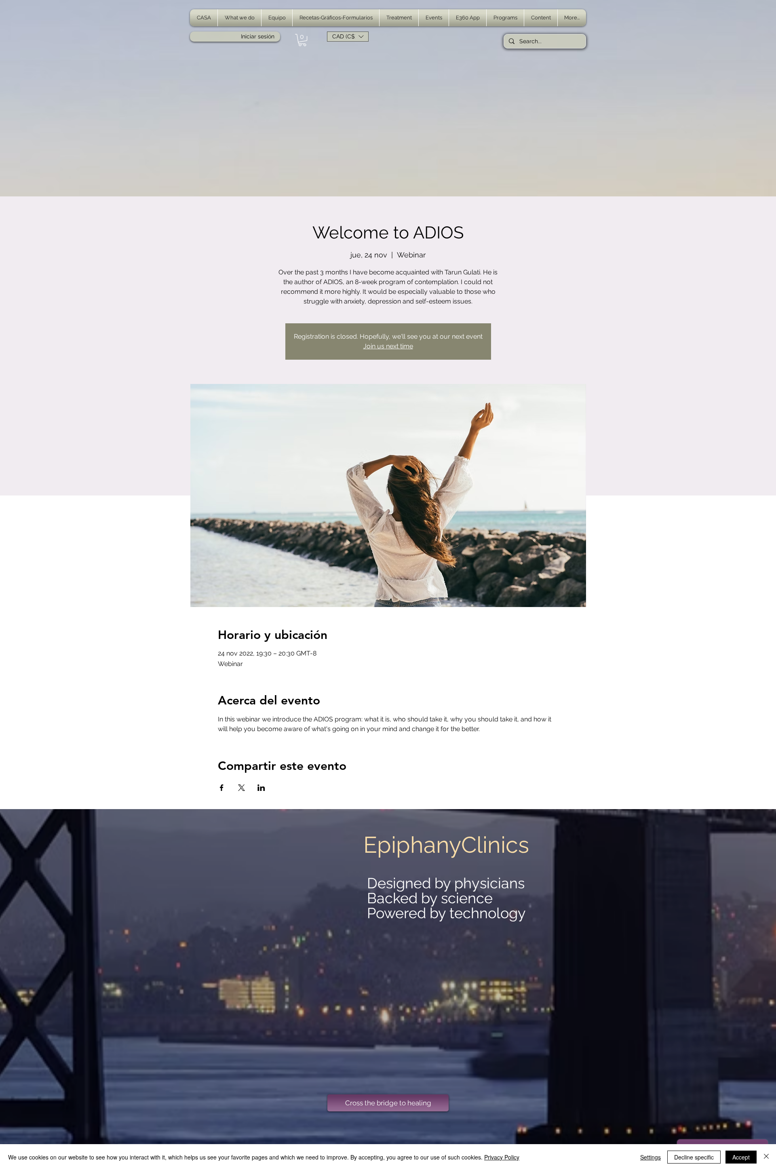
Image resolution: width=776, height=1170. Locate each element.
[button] (239, 17)
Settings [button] (650, 1157)
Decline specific (694, 1157)
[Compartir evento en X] (241, 787)
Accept (741, 1157)
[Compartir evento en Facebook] (222, 787)
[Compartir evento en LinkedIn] (261, 787)
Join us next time (388, 346)
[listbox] (348, 37)
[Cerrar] (766, 1157)
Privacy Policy (501, 1157)
